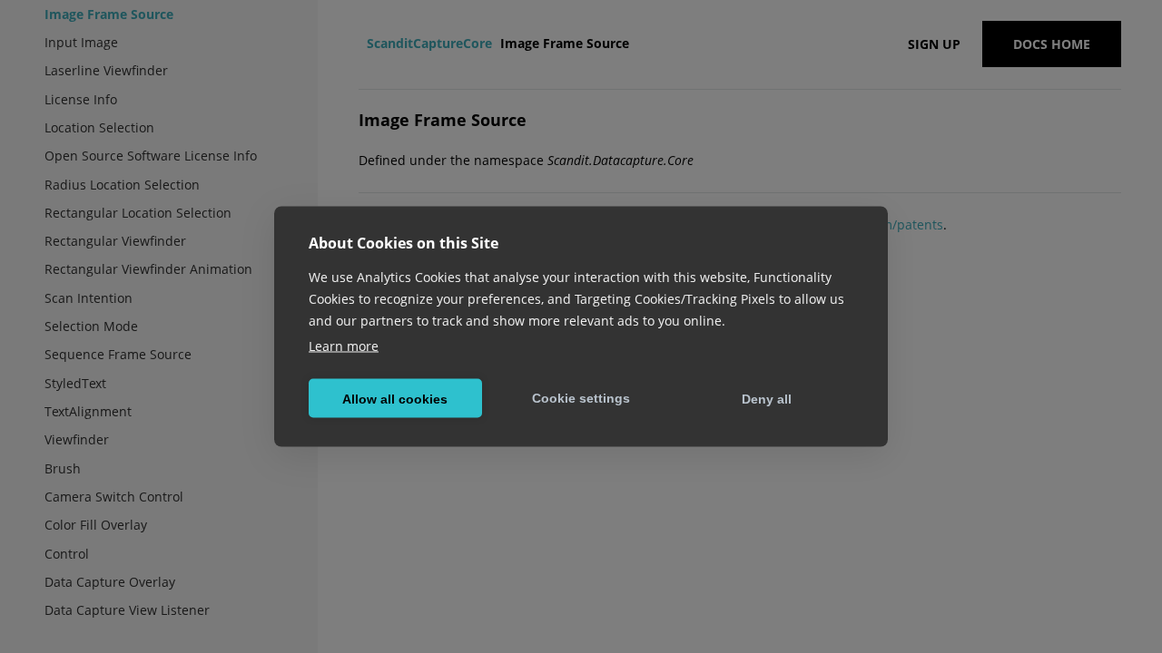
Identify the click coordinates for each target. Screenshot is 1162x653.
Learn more (344, 346)
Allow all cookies (395, 398)
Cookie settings (581, 397)
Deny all (767, 398)
